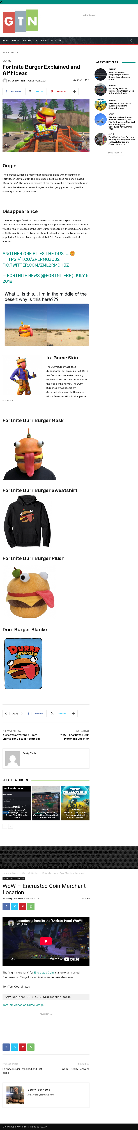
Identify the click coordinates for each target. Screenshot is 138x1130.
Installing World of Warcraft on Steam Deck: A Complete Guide (46, 814)
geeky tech (18, 81)
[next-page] (10, 826)
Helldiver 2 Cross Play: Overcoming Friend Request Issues (75, 814)
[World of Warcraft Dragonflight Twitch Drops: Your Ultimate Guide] (17, 803)
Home (6, 52)
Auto (111, 134)
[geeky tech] (5, 80)
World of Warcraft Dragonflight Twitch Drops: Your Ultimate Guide (16, 814)
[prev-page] (5, 826)
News (111, 114)
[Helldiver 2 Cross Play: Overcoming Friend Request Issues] (75, 803)
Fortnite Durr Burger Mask (33, 420)
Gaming (15, 52)
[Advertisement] (86, 22)
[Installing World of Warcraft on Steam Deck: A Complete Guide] (46, 803)
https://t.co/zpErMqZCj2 (31, 259)
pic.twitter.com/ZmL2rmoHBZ (36, 265)
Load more (113, 152)
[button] (131, 40)
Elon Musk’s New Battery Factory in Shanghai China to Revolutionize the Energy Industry (122, 141)
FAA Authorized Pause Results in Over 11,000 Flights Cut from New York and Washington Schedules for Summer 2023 (122, 123)
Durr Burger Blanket (26, 629)
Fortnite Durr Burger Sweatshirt (40, 490)
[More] (75, 91)
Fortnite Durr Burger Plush (34, 558)
